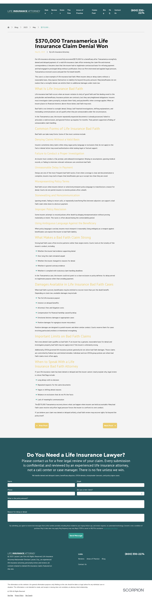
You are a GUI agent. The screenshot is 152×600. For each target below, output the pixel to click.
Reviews (81, 559)
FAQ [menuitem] (110, 11)
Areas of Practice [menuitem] (79, 11)
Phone (10, 490)
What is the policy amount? (18, 498)
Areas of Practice (93, 559)
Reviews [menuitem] (54, 11)
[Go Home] (8, 27)
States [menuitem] (62, 11)
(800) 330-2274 (137, 11)
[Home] (24, 11)
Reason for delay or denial (17, 512)
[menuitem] (10, 595)
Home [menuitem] (46, 11)
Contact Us (82, 564)
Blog (103, 559)
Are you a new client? (85, 490)
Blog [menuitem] (104, 11)
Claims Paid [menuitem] (94, 11)
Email (79, 481)
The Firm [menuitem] (69, 11)
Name (10, 481)
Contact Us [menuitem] (118, 11)
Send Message (76, 536)
